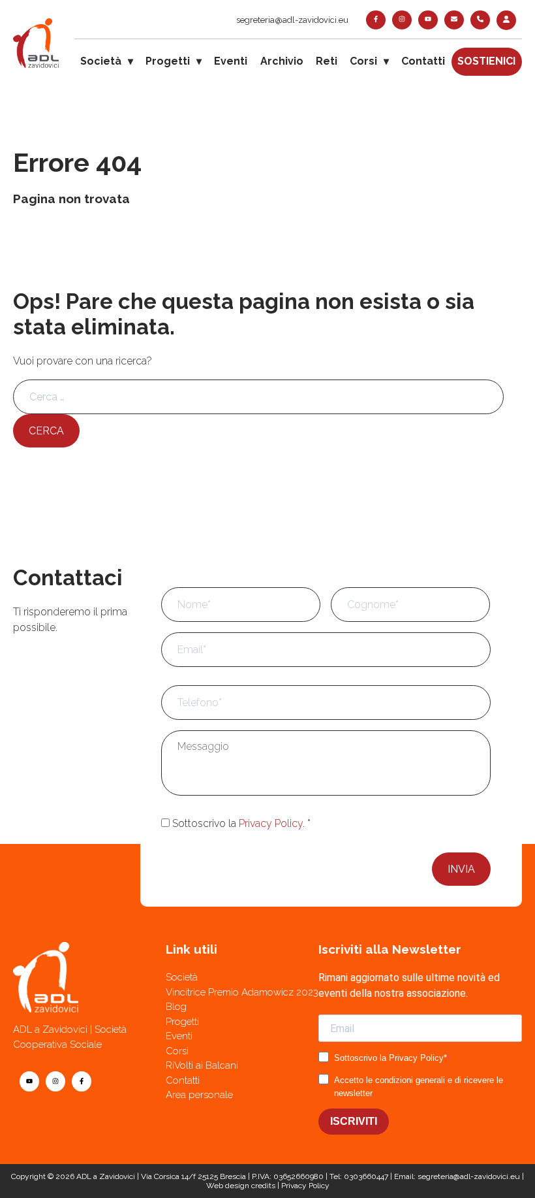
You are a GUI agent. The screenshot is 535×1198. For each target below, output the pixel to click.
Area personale (199, 1095)
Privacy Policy (271, 823)
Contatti (423, 61)
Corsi (363, 61)
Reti (326, 61)
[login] (506, 20)
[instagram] (402, 19)
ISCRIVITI (353, 1121)
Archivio (281, 61)
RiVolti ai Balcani (202, 1065)
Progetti (167, 61)
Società (100, 61)
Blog (176, 1006)
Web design (227, 1185)
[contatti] (454, 19)
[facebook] (376, 19)
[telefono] (480, 19)
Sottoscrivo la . (241, 823)
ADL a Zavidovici (105, 1176)
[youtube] (428, 19)
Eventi (230, 61)
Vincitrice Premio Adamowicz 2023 (242, 992)
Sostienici (486, 61)
